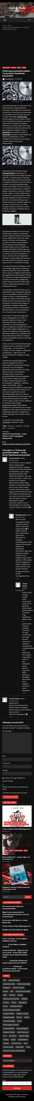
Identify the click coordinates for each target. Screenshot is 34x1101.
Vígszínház (20, 1047)
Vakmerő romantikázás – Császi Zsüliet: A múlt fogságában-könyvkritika (14, 435)
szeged (5, 1040)
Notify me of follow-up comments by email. (15, 788)
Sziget (13, 1040)
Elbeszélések (6, 67)
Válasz (11, 510)
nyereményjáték (9, 1021)
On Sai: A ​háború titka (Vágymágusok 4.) (17, 816)
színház (6, 1043)
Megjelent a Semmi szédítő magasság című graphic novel (17, 874)
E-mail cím (6, 763)
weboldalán (6, 422)
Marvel (19, 1017)
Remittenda (19, 426)
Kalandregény (18, 850)
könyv (5, 1006)
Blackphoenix (9, 79)
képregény (22, 1002)
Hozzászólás (7, 731)
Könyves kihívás (16, 1006)
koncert (6, 1002)
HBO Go (12, 995)
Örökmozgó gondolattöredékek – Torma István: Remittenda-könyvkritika (15, 969)
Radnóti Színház (9, 1032)
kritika (14, 1002)
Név (4, 756)
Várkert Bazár (8, 1047)
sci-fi (5, 1036)
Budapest (6, 988)
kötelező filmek (8, 1014)
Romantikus (17, 824)
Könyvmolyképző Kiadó (11, 1010)
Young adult (25, 824)
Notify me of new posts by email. (15, 793)
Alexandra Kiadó (9, 984)
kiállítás (24, 999)
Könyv (19, 67)
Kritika (24, 67)
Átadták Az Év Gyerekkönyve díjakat (15, 930)
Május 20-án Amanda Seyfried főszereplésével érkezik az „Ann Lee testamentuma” (15, 914)
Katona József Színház (11, 999)
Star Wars (12, 1036)
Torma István (11, 428)
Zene (28, 1047)
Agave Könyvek (14, 980)
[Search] (29, 20)
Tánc (25, 1043)
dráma (5, 991)
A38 (4, 980)
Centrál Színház (18, 988)
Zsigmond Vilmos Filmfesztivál (14, 1051)
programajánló (8, 1028)
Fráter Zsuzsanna (8, 939)
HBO (5, 995)
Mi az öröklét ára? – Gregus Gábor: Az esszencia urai (17, 844)
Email (4, 1080)
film (12, 991)
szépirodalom (23, 1040)
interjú (20, 995)
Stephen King (24, 1036)
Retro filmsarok (22, 1032)
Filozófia (13, 67)
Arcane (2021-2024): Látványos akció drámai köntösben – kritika (15, 955)
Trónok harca (16, 1043)
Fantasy (6, 822)
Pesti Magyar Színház (11, 1025)
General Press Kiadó (23, 991)
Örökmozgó (10, 426)
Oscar (19, 1021)
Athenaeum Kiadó (23, 984)
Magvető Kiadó (8, 1017)
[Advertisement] (17, 47)
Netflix (26, 1017)
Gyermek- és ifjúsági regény (17, 822)
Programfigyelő (22, 1028)
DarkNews (12, 1097)
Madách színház (22, 1014)
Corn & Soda (17, 8)
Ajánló (6, 850)
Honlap (5, 770)
